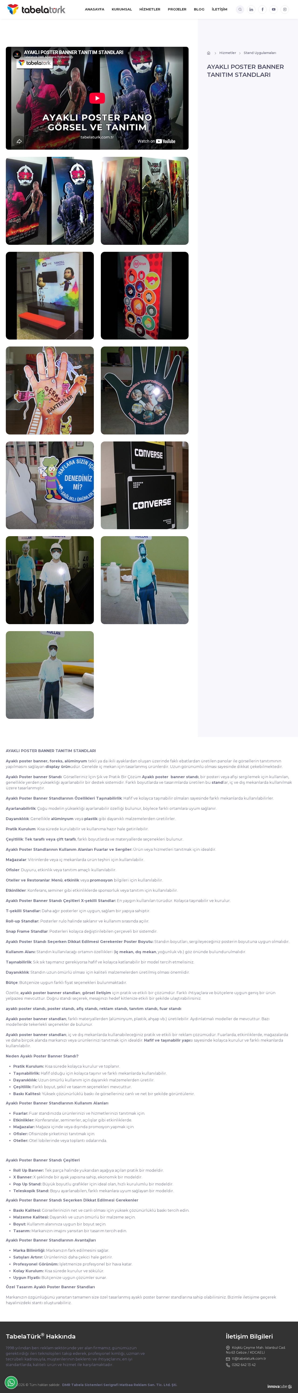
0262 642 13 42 (244, 1365)
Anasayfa (94, 9)
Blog (199, 9)
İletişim (219, 9)
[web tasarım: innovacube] (280, 1387)
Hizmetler (149, 9)
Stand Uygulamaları (260, 53)
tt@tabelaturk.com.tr (249, 1358)
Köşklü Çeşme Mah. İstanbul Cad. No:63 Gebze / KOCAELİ (256, 1350)
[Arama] (240, 9)
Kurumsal (122, 9)
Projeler (177, 9)
